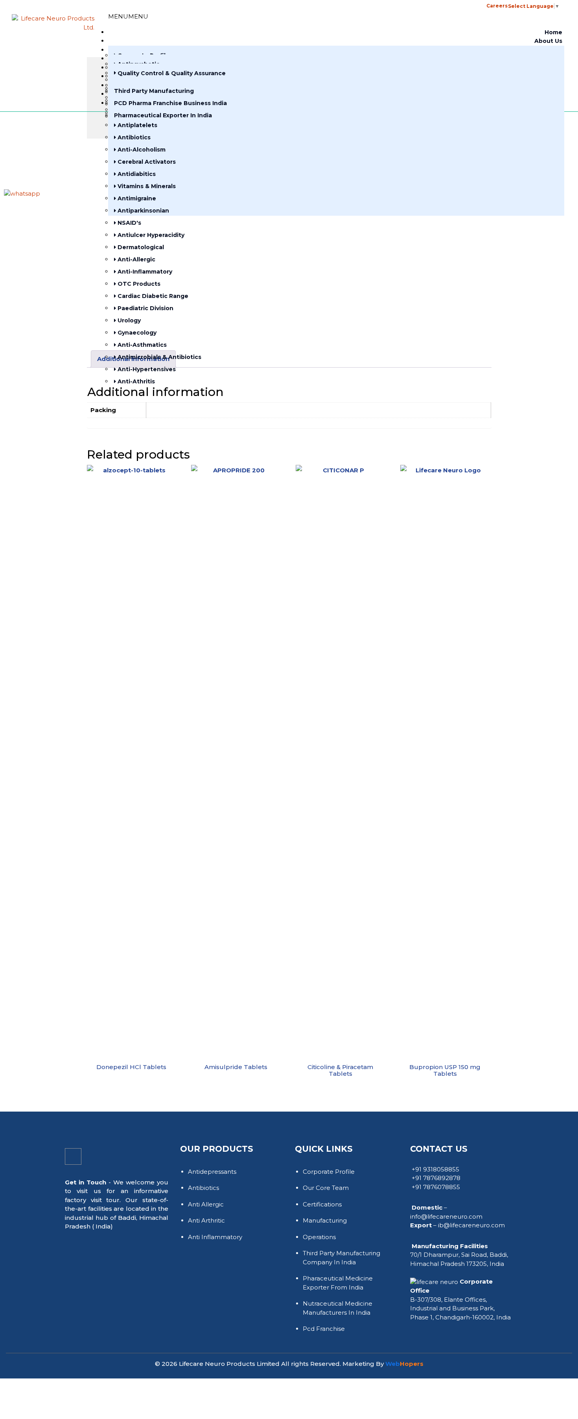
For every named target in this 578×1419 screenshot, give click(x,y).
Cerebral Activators (146, 161)
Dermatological (140, 247)
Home (553, 32)
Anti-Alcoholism (141, 149)
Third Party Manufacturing (154, 90)
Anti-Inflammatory (144, 271)
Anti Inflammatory (215, 1237)
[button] (358, 3)
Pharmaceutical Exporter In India (163, 115)
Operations (319, 1237)
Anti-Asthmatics (141, 344)
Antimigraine (136, 198)
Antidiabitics (136, 174)
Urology (128, 320)
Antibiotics (133, 137)
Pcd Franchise (324, 1328)
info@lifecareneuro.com (446, 1216)
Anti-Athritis (135, 381)
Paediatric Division (144, 308)
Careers (497, 6)
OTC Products (138, 283)
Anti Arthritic (206, 1220)
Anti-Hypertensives (146, 369)
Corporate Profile (329, 1171)
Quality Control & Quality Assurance (171, 73)
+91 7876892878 (436, 1178)
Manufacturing (325, 1220)
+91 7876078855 (436, 1187)
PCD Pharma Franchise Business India (170, 103)
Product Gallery (224, 6)
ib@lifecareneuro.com (471, 1225)
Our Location (268, 6)
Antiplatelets (136, 125)
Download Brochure (323, 6)
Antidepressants (212, 1171)
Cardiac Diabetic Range (152, 296)
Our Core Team (326, 1187)
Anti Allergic (206, 1204)
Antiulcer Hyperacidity (150, 235)
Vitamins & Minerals (146, 186)
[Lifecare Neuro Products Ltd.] (53, 21)
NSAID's (128, 222)
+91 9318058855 (435, 1169)
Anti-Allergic (135, 259)
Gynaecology (136, 332)
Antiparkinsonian (142, 210)
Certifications (322, 1204)
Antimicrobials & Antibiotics (158, 357)
